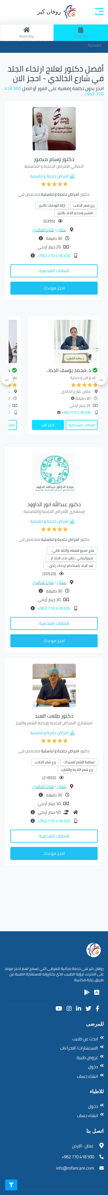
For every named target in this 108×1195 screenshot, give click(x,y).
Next (7, 379)
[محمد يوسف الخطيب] (65, 341)
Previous (101, 379)
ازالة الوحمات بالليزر (52, 205)
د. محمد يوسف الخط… (68, 370)
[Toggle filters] (11, 1184)
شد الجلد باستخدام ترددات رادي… (70, 565)
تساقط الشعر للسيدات (79, 762)
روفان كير (49, 11)
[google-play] (87, 992)
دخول (93, 1067)
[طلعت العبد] (54, 684)
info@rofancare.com (75, 1168)
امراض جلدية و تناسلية (49, 176)
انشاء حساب (87, 1076)
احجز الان (47, 424)
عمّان (61, 229)
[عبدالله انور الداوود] (54, 473)
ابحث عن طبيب (85, 1039)
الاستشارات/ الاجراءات (79, 1048)
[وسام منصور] (54, 128)
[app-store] (96, 992)
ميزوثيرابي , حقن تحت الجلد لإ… (70, 558)
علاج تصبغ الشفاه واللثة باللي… (72, 550)
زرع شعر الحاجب (83, 205)
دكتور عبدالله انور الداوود (54, 504)
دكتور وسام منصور (54, 159)
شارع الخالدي (43, 229)
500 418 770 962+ (53, 255)
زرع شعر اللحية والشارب (77, 769)
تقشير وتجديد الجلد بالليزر (75, 213)
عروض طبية (87, 1057)
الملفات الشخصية (54, 270)
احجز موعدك (54, 288)
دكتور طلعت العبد (54, 716)
